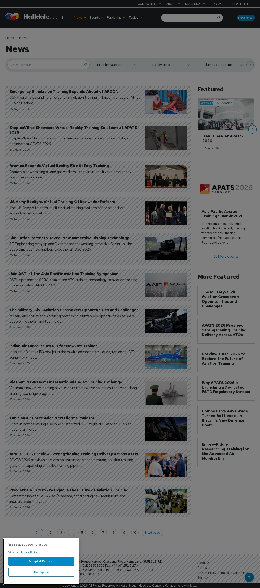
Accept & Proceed (41, 561)
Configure (41, 572)
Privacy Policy (29, 552)
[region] (41, 561)
